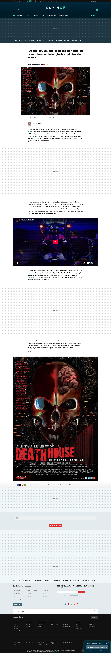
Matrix (80, 40)
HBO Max (45, 596)
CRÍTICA (19, 15)
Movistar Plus (17, 593)
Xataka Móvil (16, 626)
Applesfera (16, 628)
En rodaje (35, 484)
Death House (73, 484)
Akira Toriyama (67, 40)
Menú (17, 10)
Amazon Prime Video (32, 590)
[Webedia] (18, 617)
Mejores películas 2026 (37, 580)
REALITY (36, 15)
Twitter (97, 15)
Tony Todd (31, 136)
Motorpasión (65, 624)
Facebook (89, 15)
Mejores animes (76, 580)
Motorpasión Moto (67, 626)
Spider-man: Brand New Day (33, 599)
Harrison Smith (64, 484)
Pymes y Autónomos (92, 626)
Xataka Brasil (16, 644)
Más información (55, 651)
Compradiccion (79, 628)
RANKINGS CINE (51, 15)
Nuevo (93, 10)
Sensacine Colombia (42, 644)
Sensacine (40, 624)
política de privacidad (74, 595)
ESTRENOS (28, 15)
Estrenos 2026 (47, 580)
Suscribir (81, 592)
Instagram (86, 15)
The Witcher (74, 40)
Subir (93, 617)
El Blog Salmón (91, 624)
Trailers (40, 484)
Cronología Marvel (86, 580)
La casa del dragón (18, 599)
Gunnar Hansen (55, 484)
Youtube (94, 15)
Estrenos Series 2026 (56, 580)
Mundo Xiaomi (17, 632)
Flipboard (91, 15)
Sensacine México (42, 642)
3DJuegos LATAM (29, 642)
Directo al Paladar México (54, 643)
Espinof (55, 8)
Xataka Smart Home (18, 630)
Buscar (94, 611)
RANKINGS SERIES (63, 15)
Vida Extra (28, 626)
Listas (44, 593)
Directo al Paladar (54, 624)
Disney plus (45, 590)
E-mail (46, 64)
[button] (37, 123)
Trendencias (78, 624)
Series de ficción (17, 590)
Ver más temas (17, 604)
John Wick (38, 40)
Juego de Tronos (58, 40)
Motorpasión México (67, 642)
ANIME (42, 15)
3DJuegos (28, 624)
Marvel (44, 40)
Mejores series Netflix (67, 580)
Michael (25, 40)
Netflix (29, 593)
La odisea (30, 596)
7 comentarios (33, 64)
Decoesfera (78, 626)
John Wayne (50, 40)
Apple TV (16, 596)
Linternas (45, 599)
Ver (56, 525)
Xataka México (17, 642)
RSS (74, 604)
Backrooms (31, 40)
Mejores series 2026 (27, 580)
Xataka (15, 624)
